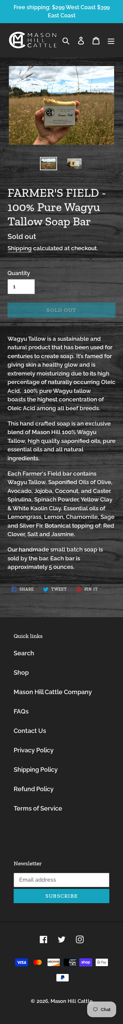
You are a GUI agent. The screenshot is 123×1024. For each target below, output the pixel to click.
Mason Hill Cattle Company (53, 691)
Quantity (19, 273)
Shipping (20, 248)
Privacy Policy (34, 750)
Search (24, 653)
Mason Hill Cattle (72, 1001)
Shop (21, 672)
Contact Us (30, 730)
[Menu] (111, 40)
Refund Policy (34, 789)
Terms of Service (38, 808)
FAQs (21, 711)
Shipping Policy (36, 769)
